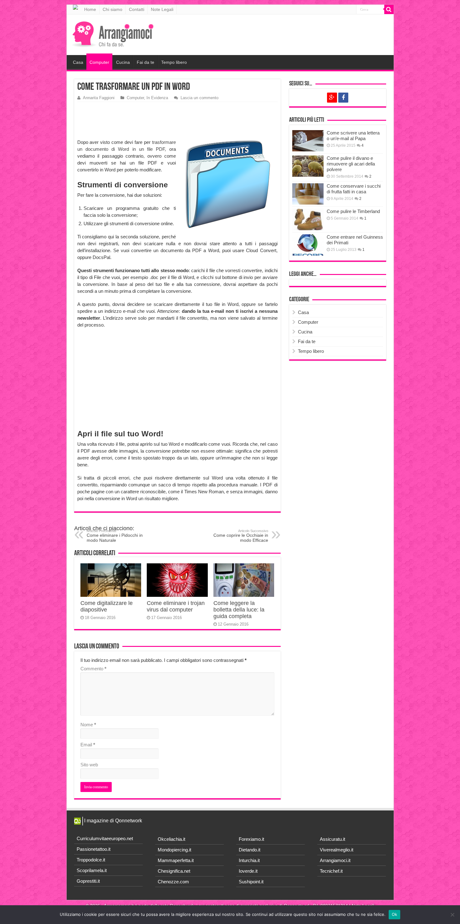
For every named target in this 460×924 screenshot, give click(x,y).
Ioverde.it (248, 871)
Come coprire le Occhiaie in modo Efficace (240, 536)
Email (87, 744)
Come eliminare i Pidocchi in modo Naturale (115, 536)
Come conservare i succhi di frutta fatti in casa (354, 188)
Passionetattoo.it (93, 849)
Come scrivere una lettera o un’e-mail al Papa (353, 135)
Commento (93, 668)
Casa (78, 62)
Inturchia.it (249, 860)
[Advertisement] (179, 120)
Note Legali (162, 9)
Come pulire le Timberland (353, 211)
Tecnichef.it (331, 871)
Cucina (123, 62)
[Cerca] (389, 9)
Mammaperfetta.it (176, 860)
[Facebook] (343, 98)
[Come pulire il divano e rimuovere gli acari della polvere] (308, 166)
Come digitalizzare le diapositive (106, 606)
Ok (394, 914)
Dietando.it (249, 849)
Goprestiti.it (88, 881)
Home (90, 9)
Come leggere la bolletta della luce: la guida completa (238, 609)
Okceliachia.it (171, 839)
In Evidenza (157, 97)
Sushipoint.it (251, 881)
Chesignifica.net (174, 871)
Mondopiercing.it (174, 849)
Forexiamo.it (251, 839)
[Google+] (332, 98)
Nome (88, 724)
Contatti (136, 9)
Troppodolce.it (91, 859)
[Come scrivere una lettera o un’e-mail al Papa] (308, 140)
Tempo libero (174, 62)
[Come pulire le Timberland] (308, 219)
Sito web (89, 764)
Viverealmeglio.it (336, 849)
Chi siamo (112, 9)
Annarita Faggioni (99, 97)
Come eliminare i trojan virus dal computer (176, 606)
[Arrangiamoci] (113, 33)
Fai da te (145, 62)
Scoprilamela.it (92, 870)
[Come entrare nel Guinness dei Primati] (308, 245)
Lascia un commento (199, 97)
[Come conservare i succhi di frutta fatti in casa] (308, 194)
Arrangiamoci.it (335, 860)
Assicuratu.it (332, 839)
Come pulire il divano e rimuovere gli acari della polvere (351, 163)
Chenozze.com (173, 881)
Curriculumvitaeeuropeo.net (105, 838)
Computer (99, 62)
